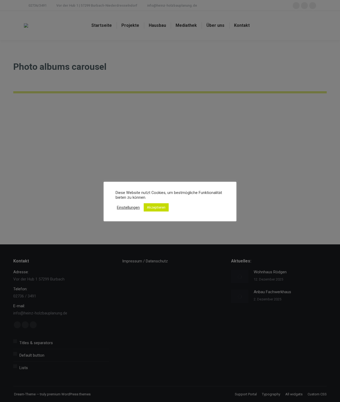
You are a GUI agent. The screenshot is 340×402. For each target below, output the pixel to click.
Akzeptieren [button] (156, 207)
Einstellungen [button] (128, 207)
